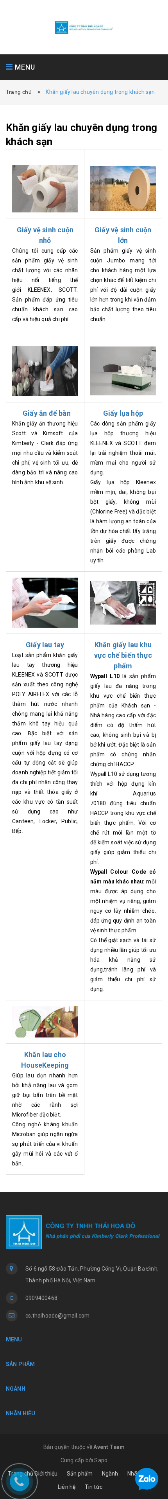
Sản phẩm (80, 1473)
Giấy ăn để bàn (47, 413)
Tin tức (93, 1487)
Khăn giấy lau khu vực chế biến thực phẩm (123, 655)
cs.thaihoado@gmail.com (57, 1315)
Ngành (110, 1473)
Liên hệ (66, 1487)
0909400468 (41, 1298)
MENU (24, 67)
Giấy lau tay (45, 645)
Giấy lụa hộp (123, 413)
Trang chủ (20, 92)
